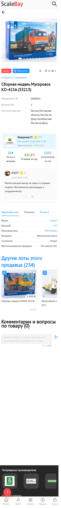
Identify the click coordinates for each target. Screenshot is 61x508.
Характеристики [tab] (10, 210)
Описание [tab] (29, 210)
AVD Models (51, 228)
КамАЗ (53, 218)
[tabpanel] (29, 231)
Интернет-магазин (11, 495)
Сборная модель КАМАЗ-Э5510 (18, 299)
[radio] (36, 135)
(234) (21, 259)
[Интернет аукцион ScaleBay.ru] (12, 6)
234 (10, 151)
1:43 (55, 223)
